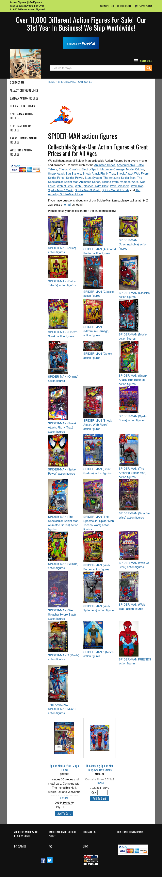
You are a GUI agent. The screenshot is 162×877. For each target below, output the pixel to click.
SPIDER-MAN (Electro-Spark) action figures (63, 334)
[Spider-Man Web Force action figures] (99, 546)
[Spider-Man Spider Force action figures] (135, 399)
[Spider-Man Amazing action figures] (135, 450)
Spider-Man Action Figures (21, 116)
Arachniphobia (126, 165)
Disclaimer (20, 846)
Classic (63, 169)
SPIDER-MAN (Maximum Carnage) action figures (96, 331)
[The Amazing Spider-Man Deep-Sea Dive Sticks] (99, 738)
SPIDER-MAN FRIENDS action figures (135, 661)
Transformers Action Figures (23, 140)
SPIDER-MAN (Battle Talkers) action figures (62, 283)
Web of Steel (65, 186)
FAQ (50, 846)
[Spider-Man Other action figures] (99, 346)
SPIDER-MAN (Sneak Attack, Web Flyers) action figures (97, 424)
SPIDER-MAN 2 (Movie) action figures (63, 657)
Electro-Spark (90, 169)
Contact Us (17, 83)
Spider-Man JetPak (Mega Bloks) (64, 768)
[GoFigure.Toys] (25, 63)
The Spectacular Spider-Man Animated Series (95, 179)
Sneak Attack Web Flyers (133, 173)
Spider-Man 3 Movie (87, 190)
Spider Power (74, 177)
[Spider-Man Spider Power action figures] (64, 450)
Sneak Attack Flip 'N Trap (99, 173)
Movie (130, 169)
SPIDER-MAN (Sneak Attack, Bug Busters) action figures (133, 379)
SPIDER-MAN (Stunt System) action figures (97, 471)
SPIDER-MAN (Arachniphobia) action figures (133, 244)
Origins (139, 169)
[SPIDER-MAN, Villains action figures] (64, 546)
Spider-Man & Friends (115, 190)
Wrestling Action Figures (21, 152)
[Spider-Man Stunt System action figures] (99, 450)
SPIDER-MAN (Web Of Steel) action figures (134, 565)
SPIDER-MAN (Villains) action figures (63, 566)
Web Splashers (119, 186)
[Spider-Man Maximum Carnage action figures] (99, 311)
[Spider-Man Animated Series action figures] (99, 231)
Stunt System (93, 177)
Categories (146, 60)
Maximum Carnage (112, 169)
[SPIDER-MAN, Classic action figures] (99, 272)
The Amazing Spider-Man (119, 177)
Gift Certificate (121, 6)
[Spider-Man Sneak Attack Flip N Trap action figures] (64, 403)
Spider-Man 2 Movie (60, 190)
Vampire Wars (129, 182)
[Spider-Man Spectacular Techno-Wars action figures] (99, 496)
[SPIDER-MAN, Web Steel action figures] (135, 545)
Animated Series (104, 165)
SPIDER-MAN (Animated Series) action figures (99, 251)
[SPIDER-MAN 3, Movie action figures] (99, 635)
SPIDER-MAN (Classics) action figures (135, 295)
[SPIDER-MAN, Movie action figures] (135, 315)
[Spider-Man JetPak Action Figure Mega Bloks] (64, 738)
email (67, 204)
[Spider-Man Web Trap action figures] (135, 586)
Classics (74, 169)
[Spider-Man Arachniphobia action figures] (135, 226)
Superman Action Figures (20, 128)
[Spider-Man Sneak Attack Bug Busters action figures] (135, 357)
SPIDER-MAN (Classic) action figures (98, 294)
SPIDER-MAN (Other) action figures (97, 356)
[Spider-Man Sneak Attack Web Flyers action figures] (99, 402)
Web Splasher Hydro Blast (91, 186)
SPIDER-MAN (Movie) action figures (133, 336)
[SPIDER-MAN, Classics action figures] (135, 272)
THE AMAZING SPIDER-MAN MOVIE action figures (62, 709)
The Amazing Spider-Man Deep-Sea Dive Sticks (100, 768)
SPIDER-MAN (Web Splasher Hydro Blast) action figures (62, 614)
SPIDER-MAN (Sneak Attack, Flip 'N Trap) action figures (62, 427)
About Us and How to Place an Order (26, 834)
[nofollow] (25, 167)
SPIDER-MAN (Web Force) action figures (96, 567)
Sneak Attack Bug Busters (64, 173)
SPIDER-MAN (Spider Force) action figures (133, 418)
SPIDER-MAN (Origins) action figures (63, 378)
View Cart (145, 6)
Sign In (104, 6)
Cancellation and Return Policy (62, 834)
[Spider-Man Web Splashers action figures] (99, 587)
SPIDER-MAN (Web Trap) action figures (132, 606)
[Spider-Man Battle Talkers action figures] (64, 266)
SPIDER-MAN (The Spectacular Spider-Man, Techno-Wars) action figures (99, 523)
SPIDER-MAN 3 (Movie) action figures (99, 654)
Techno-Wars (110, 182)
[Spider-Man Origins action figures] (64, 357)
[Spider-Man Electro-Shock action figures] (64, 314)
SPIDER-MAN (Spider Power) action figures (62, 471)
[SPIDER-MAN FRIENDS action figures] (135, 639)
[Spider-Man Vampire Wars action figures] (135, 494)
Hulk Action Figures (22, 106)
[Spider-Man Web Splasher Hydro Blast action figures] (64, 589)
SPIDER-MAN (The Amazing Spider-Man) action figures (132, 473)
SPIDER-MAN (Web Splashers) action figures (99, 608)
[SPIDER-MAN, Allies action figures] (64, 230)
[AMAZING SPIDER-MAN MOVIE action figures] (64, 683)
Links (86, 846)
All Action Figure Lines (24, 90)
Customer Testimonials (130, 832)
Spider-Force (56, 177)
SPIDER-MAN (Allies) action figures (62, 250)
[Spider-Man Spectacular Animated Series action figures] (64, 496)
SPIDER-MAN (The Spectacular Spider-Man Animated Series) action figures (63, 523)
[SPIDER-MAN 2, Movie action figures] (64, 636)
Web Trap (137, 186)
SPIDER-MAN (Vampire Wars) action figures (134, 515)
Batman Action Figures (24, 98)
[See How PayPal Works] (81, 43)
